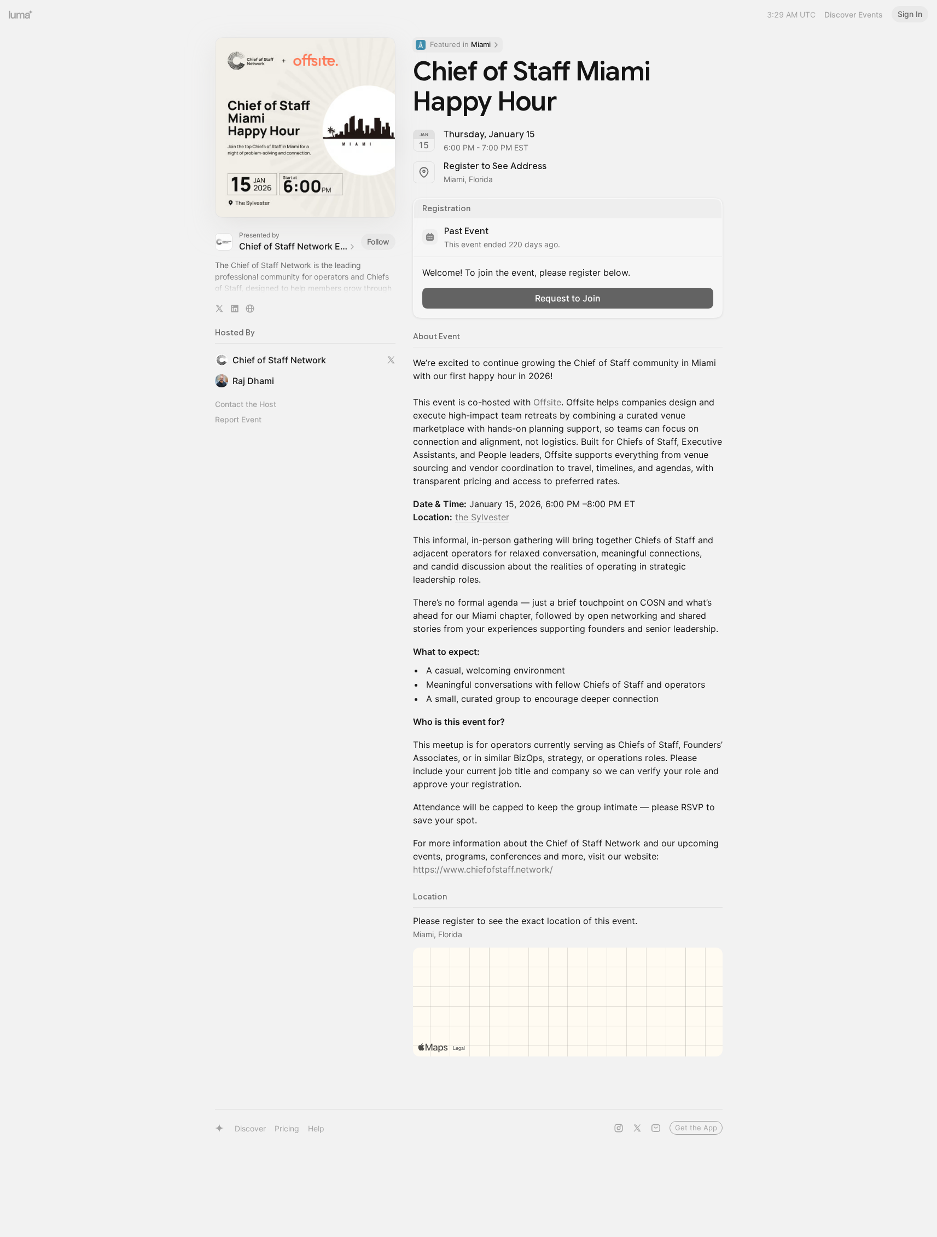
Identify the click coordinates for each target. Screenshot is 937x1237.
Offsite (547, 402)
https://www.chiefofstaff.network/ (483, 869)
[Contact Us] (656, 1128)
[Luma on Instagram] (618, 1128)
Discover (250, 1128)
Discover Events (853, 14)
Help (316, 1128)
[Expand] (305, 288)
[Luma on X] (637, 1128)
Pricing (287, 1128)
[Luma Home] (21, 14)
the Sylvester (482, 517)
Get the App (696, 1127)
